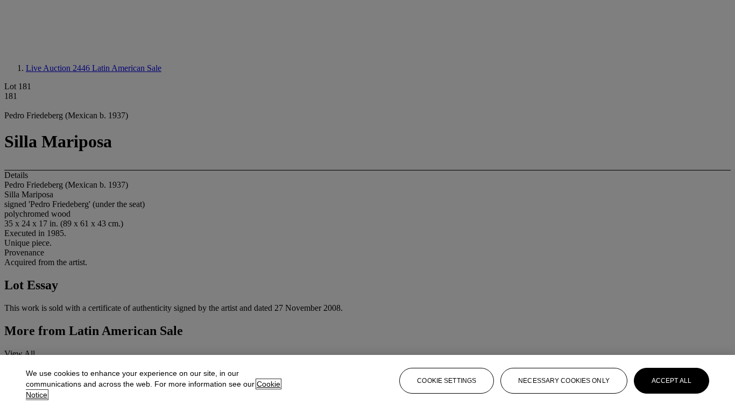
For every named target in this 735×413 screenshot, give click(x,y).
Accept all (671, 380)
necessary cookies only (564, 380)
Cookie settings (446, 380)
